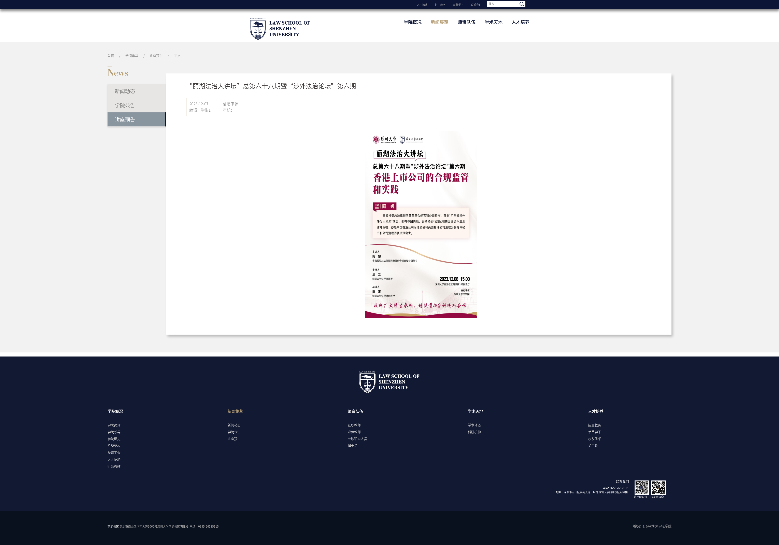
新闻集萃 (440, 21)
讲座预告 (156, 55)
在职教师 (354, 424)
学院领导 (114, 431)
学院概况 (413, 21)
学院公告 (125, 105)
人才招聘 (422, 4)
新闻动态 (125, 91)
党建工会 (114, 452)
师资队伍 (467, 21)
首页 (111, 55)
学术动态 (474, 424)
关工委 (593, 445)
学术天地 (493, 21)
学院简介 (114, 424)
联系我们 (476, 4)
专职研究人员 (357, 438)
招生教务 (440, 4)
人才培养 (520, 21)
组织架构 (114, 445)
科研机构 (474, 431)
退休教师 (354, 431)
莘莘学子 (458, 4)
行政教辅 (114, 466)
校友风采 (594, 438)
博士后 (352, 445)
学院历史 (114, 438)
